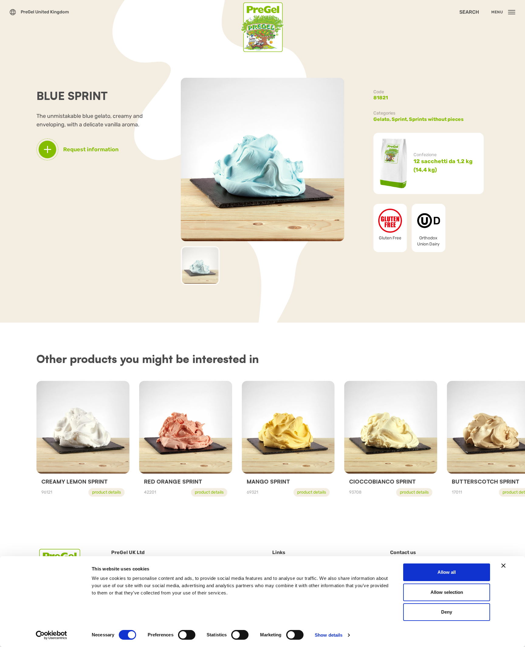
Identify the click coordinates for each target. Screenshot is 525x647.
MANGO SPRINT (268, 481)
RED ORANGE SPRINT (173, 481)
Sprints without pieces (436, 119)
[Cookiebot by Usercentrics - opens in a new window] (51, 635)
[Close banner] (503, 565)
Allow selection (447, 592)
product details (106, 492)
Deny (446, 611)
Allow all (446, 572)
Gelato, (382, 119)
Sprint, (400, 119)
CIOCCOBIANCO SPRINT (382, 481)
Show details (328, 635)
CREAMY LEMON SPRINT (74, 481)
